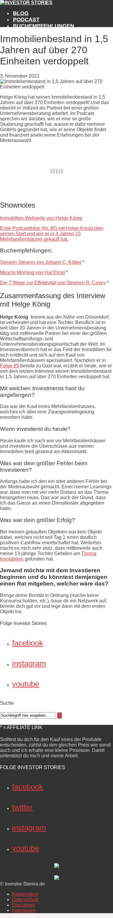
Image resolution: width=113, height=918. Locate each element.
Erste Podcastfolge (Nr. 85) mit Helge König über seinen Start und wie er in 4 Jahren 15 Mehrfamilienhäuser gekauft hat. (52, 234)
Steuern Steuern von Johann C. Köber (40, 262)
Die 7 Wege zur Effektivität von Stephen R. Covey (53, 282)
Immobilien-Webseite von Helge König (41, 218)
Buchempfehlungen (43, 26)
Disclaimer (23, 904)
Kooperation (25, 894)
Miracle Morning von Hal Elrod (32, 272)
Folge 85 (9, 365)
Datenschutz (25, 899)
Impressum (24, 910)
